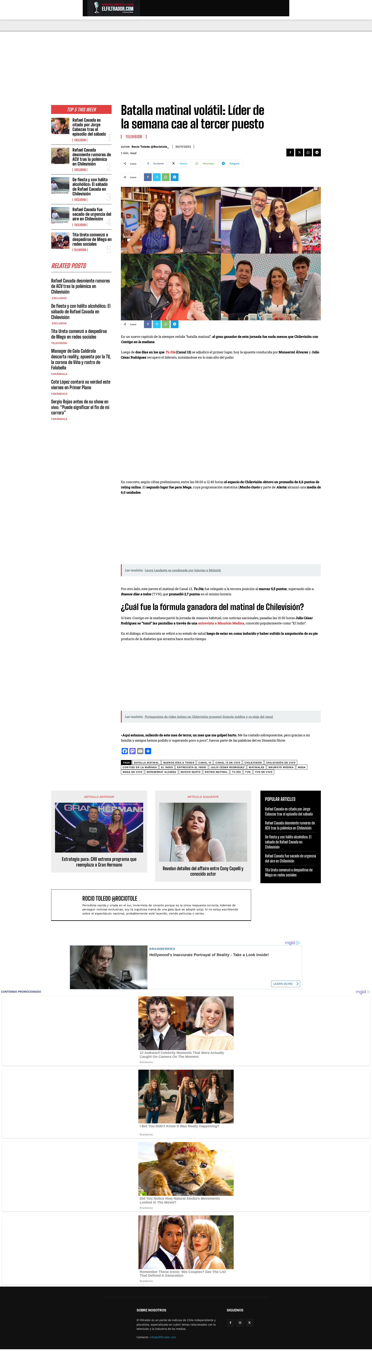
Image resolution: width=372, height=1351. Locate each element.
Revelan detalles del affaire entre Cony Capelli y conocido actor (203, 871)
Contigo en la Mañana (140, 767)
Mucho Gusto (191, 771)
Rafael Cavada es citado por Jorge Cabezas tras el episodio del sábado (89, 127)
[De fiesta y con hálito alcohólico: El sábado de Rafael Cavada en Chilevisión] (60, 185)
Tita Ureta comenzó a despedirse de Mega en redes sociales (92, 239)
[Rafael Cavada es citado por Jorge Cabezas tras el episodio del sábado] (60, 126)
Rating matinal (216, 771)
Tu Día (170, 352)
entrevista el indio (191, 767)
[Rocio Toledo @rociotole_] (68, 904)
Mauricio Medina (281, 767)
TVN (248, 771)
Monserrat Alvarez (161, 771)
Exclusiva (80, 140)
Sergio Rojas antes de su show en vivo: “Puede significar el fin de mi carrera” (80, 407)
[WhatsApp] (308, 152)
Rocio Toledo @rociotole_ (150, 146)
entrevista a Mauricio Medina (221, 623)
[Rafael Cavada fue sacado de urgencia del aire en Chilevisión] (60, 215)
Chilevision (253, 762)
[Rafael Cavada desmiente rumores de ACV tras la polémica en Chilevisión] (60, 156)
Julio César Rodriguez (228, 767)
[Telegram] (317, 152)
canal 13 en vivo (227, 762)
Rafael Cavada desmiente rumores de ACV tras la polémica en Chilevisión (91, 157)
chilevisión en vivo (281, 762)
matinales (256, 767)
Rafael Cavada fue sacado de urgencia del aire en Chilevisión (91, 214)
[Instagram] (240, 1323)
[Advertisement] (186, 60)
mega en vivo (132, 771)
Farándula (59, 374)
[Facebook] (290, 152)
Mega (302, 767)
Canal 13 (204, 762)
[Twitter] (299, 152)
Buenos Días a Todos (178, 762)
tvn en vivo (264, 771)
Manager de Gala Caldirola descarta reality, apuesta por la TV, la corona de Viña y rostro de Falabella (81, 359)
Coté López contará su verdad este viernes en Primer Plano (80, 384)
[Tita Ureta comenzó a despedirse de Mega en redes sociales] (60, 240)
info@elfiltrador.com (163, 1337)
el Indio (167, 767)
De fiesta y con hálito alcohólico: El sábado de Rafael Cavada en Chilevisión (90, 186)
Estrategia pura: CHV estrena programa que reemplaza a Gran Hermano (99, 861)
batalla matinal (146, 762)
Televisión (80, 249)
